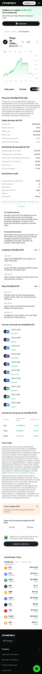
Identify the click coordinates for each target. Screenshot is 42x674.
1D (5, 52)
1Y (25, 52)
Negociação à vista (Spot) (10, 660)
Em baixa (30, 527)
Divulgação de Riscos (27, 473)
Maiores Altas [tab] (27, 562)
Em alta (12, 527)
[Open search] (22, 42)
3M (20, 52)
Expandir (22, 206)
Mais (36, 250)
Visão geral (9, 89)
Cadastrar (22, 24)
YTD (30, 52)
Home (8, 31)
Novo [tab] (17, 562)
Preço (14, 31)
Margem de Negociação (9, 665)
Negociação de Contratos (10, 654)
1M (15, 52)
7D (10, 52)
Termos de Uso (12, 473)
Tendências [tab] (8, 562)
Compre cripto (6, 670)
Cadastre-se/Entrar (21, 544)
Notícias (23, 89)
